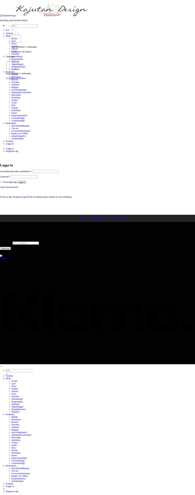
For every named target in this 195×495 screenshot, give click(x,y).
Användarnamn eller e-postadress (16, 171)
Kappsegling (17, 59)
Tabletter (15, 84)
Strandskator (17, 56)
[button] (7, 30)
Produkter (10, 72)
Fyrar (13, 51)
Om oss (14, 128)
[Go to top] (1, 366)
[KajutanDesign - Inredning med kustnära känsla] (43, 15)
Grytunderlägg (18, 118)
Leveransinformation (20, 131)
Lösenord (5, 176)
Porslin (14, 108)
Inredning (15, 97)
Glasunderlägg (18, 120)
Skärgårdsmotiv (18, 66)
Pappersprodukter (19, 115)
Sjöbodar (15, 404)
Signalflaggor (17, 64)
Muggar (15, 87)
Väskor (14, 100)
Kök (13, 105)
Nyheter (9, 33)
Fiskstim (15, 54)
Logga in (10, 143)
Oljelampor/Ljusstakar (21, 92)
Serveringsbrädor (19, 90)
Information (11, 123)
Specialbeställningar (20, 125)
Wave (14, 43)
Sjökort (14, 48)
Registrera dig (12, 151)
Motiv (8, 36)
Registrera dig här (21, 197)
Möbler (14, 74)
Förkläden (16, 110)
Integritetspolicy (18, 136)
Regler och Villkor (19, 133)
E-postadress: (6, 243)
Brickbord (16, 77)
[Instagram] (4, 259)
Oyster (14, 381)
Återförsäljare (17, 138)
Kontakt (9, 141)
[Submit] (12, 29)
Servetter (15, 82)
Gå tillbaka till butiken (21, 51)
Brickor (14, 79)
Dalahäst (15, 412)
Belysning (16, 95)
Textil (14, 102)
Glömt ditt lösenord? (9, 187)
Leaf (13, 383)
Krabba (14, 46)
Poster (14, 113)
